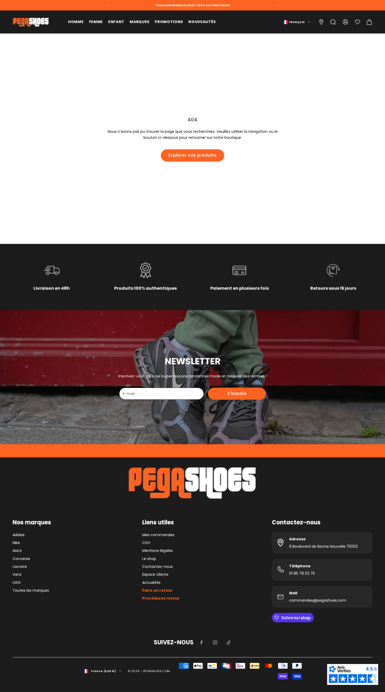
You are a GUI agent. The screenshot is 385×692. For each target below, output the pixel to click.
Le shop (149, 558)
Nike (16, 542)
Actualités (151, 582)
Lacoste (20, 566)
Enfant (116, 21)
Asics (17, 550)
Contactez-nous (157, 566)
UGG (17, 582)
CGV (146, 542)
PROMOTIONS (169, 21)
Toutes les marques (31, 590)
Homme (76, 21)
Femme (96, 21)
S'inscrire (236, 393)
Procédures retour (161, 598)
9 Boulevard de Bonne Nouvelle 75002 (323, 546)
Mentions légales (157, 550)
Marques (140, 21)
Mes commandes (158, 534)
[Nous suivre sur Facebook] (201, 642)
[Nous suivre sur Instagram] (215, 642)
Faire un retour (157, 590)
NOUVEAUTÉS (202, 21)
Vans (17, 574)
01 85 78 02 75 (302, 573)
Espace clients (155, 574)
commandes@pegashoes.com (317, 600)
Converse (21, 558)
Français (297, 22)
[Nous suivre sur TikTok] (228, 642)
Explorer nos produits (192, 155)
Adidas (19, 534)
